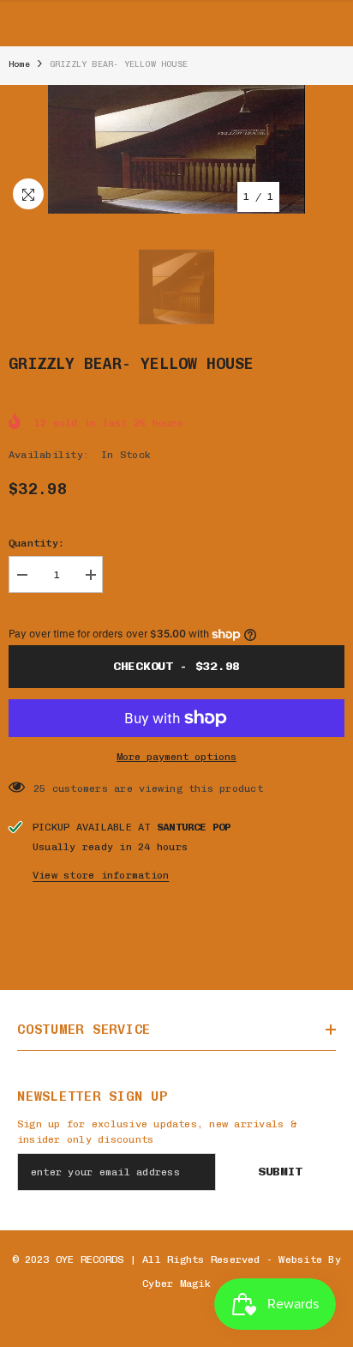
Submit (280, 1171)
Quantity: (36, 543)
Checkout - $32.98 (176, 666)
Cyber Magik (176, 1284)
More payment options (176, 757)
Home (19, 64)
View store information (101, 875)
